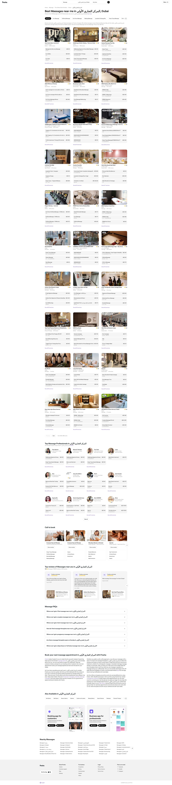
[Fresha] (4, 2)
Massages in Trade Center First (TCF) (85, 751)
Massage (51, 7)
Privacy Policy (101, 766)
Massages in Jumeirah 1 (121, 753)
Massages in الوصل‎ (103, 753)
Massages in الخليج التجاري (83, 742)
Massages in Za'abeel (44, 745)
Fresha (46, 659)
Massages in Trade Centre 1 (105, 749)
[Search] (108, 2)
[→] (126, 545)
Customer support (63, 769)
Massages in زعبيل (43, 742)
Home (46, 7)
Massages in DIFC (120, 742)
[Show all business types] (126, 698)
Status (79, 775)
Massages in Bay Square (83, 753)
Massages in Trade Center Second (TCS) (86, 745)
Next (54, 435)
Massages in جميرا (103, 747)
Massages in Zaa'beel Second (66, 751)
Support (80, 773)
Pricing (79, 769)
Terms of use (100, 771)
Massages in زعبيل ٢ (44, 747)
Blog (60, 771)
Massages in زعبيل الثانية (83, 747)
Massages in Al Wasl (103, 745)
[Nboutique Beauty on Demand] (96, 545)
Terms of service (101, 769)
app (118, 670)
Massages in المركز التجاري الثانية (46, 751)
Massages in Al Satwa (121, 745)
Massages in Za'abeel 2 (65, 745)
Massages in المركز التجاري (122, 751)
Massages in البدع (120, 749)
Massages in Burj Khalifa (65, 747)
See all (86, 519)
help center (102, 683)
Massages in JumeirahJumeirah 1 (123, 747)
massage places (62, 660)
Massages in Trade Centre (104, 742)
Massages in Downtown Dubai (66, 742)
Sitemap (61, 773)
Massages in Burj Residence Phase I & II (48, 753)
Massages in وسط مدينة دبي (45, 749)
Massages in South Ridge (83, 749)
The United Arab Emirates (61, 7)
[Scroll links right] (132, 748)
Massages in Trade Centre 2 (66, 753)
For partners (81, 766)
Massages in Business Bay (104, 751)
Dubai (69, 7)
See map (89, 13)
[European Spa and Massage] (54, 545)
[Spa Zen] (117, 545)
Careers (60, 766)
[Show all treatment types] (126, 18)
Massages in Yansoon (64, 749)
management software (92, 678)
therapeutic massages (68, 676)
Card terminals (81, 771)
